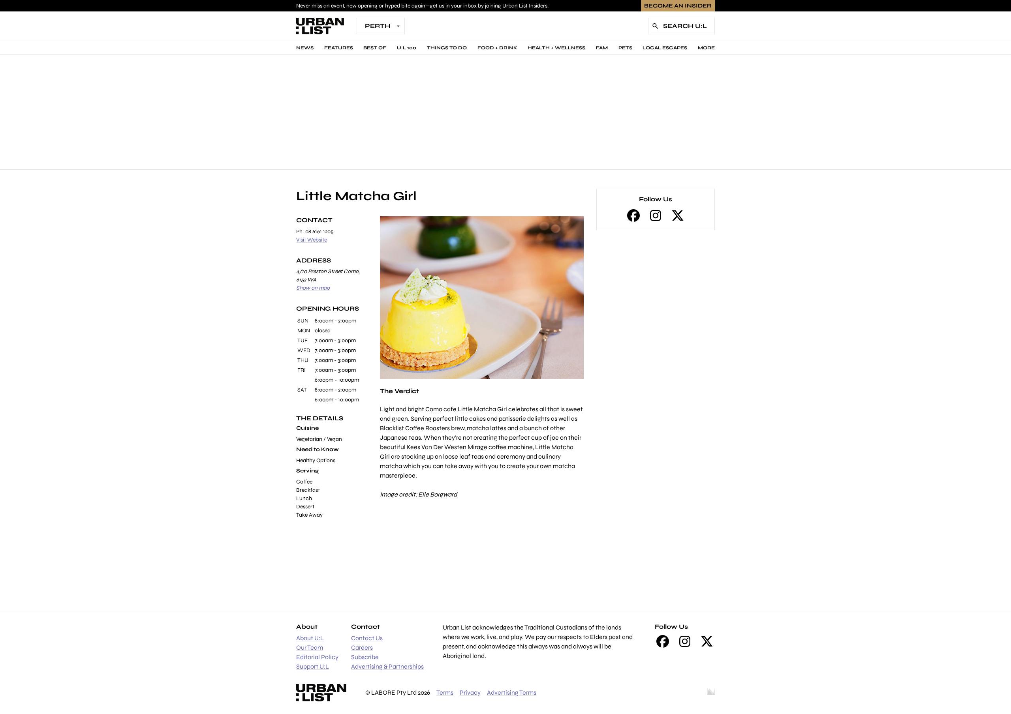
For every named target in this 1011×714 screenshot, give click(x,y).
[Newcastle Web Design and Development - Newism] (711, 692)
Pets (625, 48)
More (706, 48)
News (305, 48)
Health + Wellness (556, 48)
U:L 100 (406, 48)
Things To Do (447, 48)
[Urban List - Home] (320, 26)
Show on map (313, 288)
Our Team (309, 647)
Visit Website (311, 239)
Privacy (470, 692)
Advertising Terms (511, 692)
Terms (444, 692)
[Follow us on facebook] (633, 215)
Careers (362, 647)
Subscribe (365, 657)
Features (338, 48)
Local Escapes (665, 48)
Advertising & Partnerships (387, 666)
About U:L (310, 638)
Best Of (374, 48)
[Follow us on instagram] (655, 215)
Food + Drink (497, 48)
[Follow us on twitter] (678, 215)
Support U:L (312, 666)
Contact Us (367, 638)
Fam (602, 48)
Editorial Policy (317, 657)
